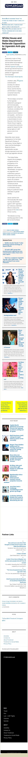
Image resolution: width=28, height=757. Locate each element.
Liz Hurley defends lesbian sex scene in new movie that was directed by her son (16, 498)
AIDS (17, 210)
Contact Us (7, 638)
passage (18, 66)
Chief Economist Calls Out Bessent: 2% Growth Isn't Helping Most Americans (16, 580)
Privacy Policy (7, 644)
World (17, 230)
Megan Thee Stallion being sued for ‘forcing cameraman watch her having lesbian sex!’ (12, 31)
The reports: (14, 76)
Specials (6, 721)
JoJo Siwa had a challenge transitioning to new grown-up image (16, 489)
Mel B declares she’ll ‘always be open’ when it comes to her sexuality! (21, 276)
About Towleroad (8, 640)
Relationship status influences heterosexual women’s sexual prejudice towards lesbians (13, 478)
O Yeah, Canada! (21, 553)
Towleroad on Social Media (11, 642)
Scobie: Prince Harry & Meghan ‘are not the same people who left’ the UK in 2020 (15, 561)
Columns (6, 718)
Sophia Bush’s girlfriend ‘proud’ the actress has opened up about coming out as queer (13, 20)
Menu (15, 2)
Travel (5, 711)
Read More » (10, 293)
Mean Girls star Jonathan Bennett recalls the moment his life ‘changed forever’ (16, 458)
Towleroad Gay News (14, 6)
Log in (19, 753)
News (12, 230)
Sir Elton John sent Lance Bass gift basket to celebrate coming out (16, 468)
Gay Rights (20, 233)
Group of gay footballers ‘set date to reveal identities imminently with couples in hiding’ (14, 603)
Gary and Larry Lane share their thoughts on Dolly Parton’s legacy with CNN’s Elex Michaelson (15, 544)
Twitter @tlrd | (6, 618)
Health (9, 230)
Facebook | (13, 618)
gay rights (14, 233)
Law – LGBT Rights (9, 716)
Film (5, 713)
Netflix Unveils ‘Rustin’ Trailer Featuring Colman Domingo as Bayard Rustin (13, 244)
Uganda (12, 66)
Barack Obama (20, 231)
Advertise (6, 636)
